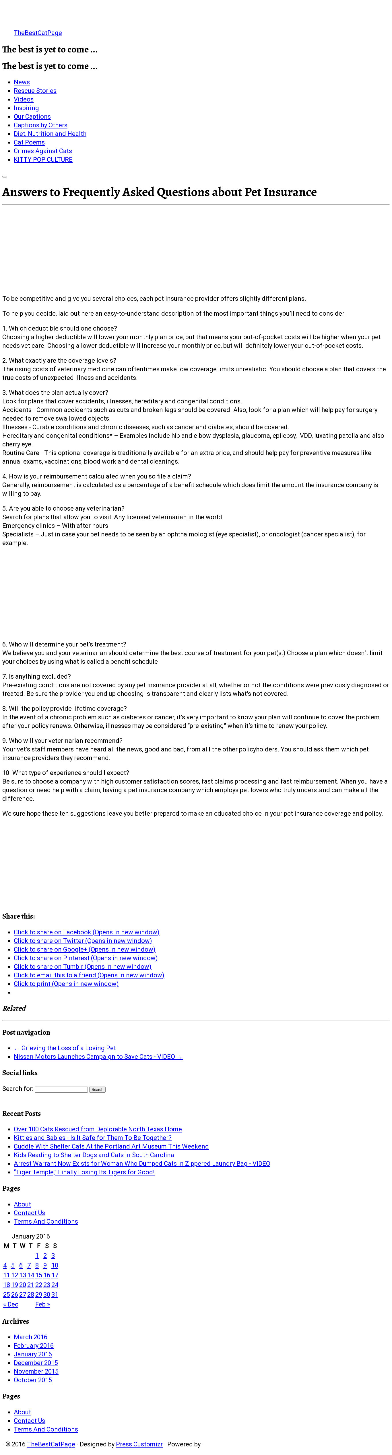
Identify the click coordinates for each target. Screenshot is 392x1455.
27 (22, 1294)
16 (46, 1275)
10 (54, 1265)
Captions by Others (40, 125)
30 (46, 1294)
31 (54, 1294)
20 (22, 1284)
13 (22, 1275)
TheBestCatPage (38, 32)
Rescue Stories (35, 90)
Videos (24, 99)
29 (38, 1294)
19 (14, 1284)
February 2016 (34, 1345)
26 (14, 1294)
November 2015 (36, 1371)
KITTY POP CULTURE (43, 159)
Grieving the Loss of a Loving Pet (65, 1048)
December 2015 (36, 1362)
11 (6, 1275)
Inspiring (26, 108)
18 (6, 1284)
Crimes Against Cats (43, 151)
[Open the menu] (4, 176)
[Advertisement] (196, 251)
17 (54, 1275)
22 (38, 1284)
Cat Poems (29, 142)
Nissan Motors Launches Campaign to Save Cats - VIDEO (98, 1056)
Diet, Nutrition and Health (50, 133)
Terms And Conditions (46, 1221)
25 (6, 1294)
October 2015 (33, 1380)
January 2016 (33, 1354)
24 (54, 1284)
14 (30, 1275)
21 (30, 1284)
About (22, 1204)
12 (14, 1275)
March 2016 (30, 1337)
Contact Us (29, 1212)
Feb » (42, 1304)
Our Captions (32, 116)
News (22, 82)
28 (30, 1294)
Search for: (17, 1088)
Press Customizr (139, 1444)
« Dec (10, 1304)
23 (46, 1284)
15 (38, 1275)
